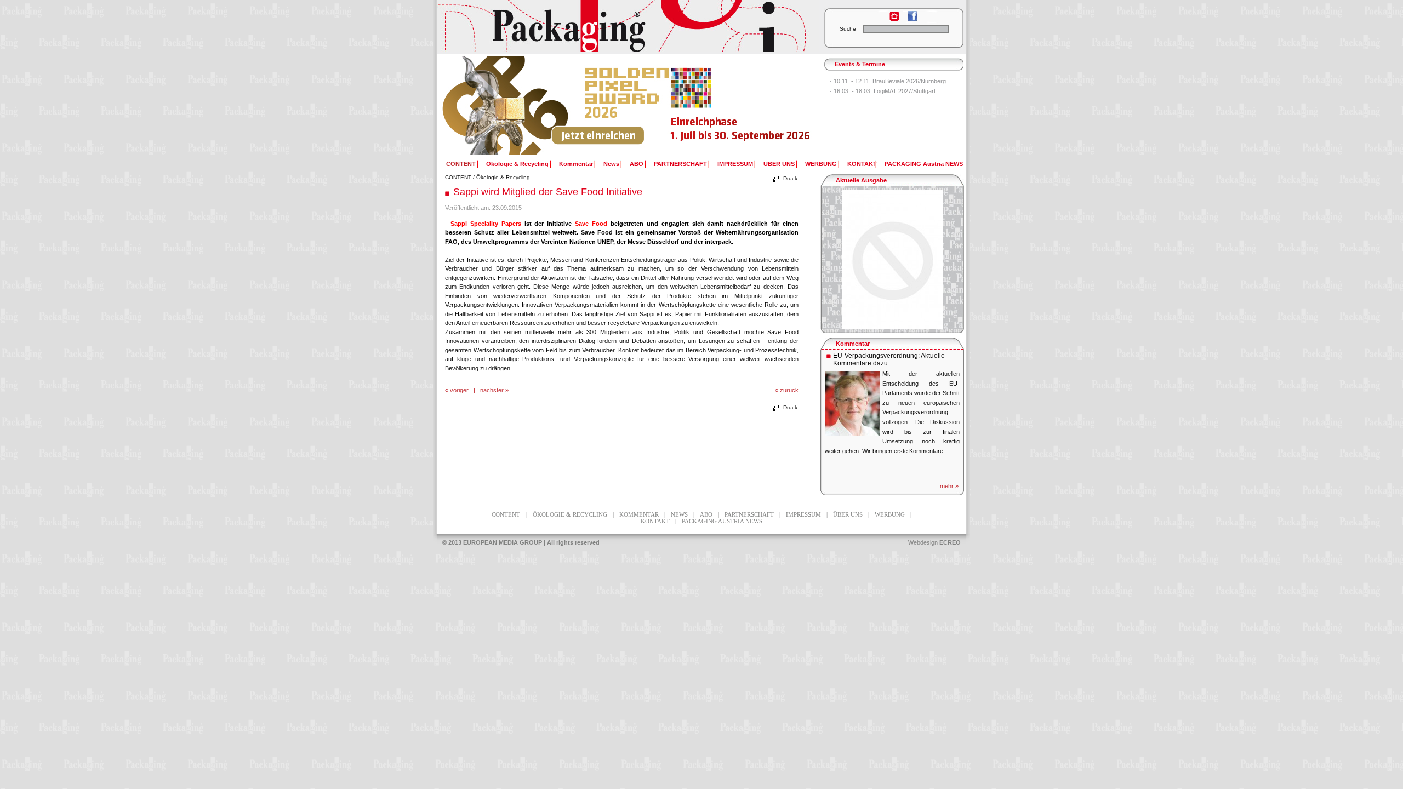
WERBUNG (821, 164)
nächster (492, 390)
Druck (789, 178)
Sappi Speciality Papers (487, 223)
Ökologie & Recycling (517, 164)
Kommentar (576, 164)
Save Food (591, 223)
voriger (459, 390)
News (611, 164)
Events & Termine (860, 64)
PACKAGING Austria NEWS (924, 164)
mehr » (949, 486)
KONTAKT (862, 164)
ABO (636, 164)
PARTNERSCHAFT (680, 164)
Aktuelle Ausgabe (861, 180)
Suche (848, 29)
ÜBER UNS (779, 164)
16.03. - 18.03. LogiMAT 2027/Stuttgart (885, 91)
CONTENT (458, 177)
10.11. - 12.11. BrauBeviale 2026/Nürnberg (890, 81)
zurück (789, 390)
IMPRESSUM (735, 164)
